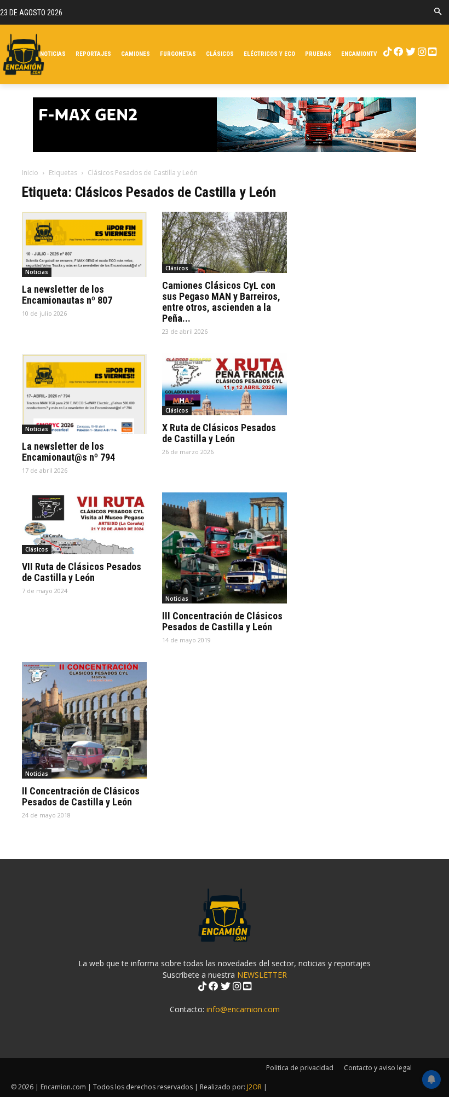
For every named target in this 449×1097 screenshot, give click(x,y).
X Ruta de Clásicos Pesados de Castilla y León (219, 433)
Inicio (30, 172)
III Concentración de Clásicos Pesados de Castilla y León (222, 621)
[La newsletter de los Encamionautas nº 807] (84, 244)
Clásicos (176, 268)
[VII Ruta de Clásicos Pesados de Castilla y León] (84, 523)
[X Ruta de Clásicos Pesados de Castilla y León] (224, 384)
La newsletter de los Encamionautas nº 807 (67, 294)
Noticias (36, 272)
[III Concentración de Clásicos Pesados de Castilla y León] (224, 547)
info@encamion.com (243, 1009)
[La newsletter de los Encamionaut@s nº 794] (84, 393)
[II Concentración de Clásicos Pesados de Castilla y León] (84, 720)
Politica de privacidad (299, 1067)
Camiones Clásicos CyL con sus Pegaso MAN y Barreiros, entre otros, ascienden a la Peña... (221, 302)
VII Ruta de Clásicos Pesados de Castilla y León (81, 572)
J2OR (254, 1087)
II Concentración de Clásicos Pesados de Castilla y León (81, 796)
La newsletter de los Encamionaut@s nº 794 (68, 451)
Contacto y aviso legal (378, 1067)
